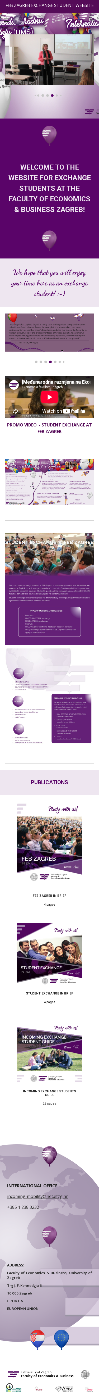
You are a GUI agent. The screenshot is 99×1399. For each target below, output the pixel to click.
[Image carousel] (49, 65)
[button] (6, 20)
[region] (49, 6)
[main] (49, 188)
